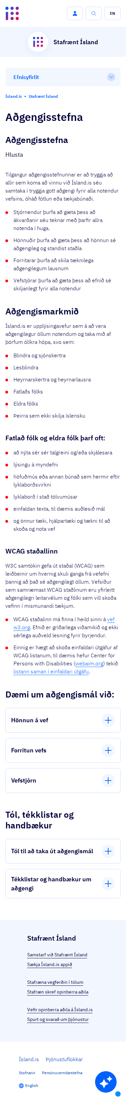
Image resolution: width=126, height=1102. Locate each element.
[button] (75, 13)
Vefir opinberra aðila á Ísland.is (60, 1010)
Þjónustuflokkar (64, 1059)
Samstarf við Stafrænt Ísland (57, 955)
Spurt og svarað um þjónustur (58, 1019)
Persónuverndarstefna (62, 1072)
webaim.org (89, 663)
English (31, 1085)
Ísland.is (29, 1059)
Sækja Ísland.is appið (49, 964)
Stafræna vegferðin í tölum (55, 982)
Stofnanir (27, 1072)
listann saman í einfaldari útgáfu (51, 671)
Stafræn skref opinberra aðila (57, 992)
